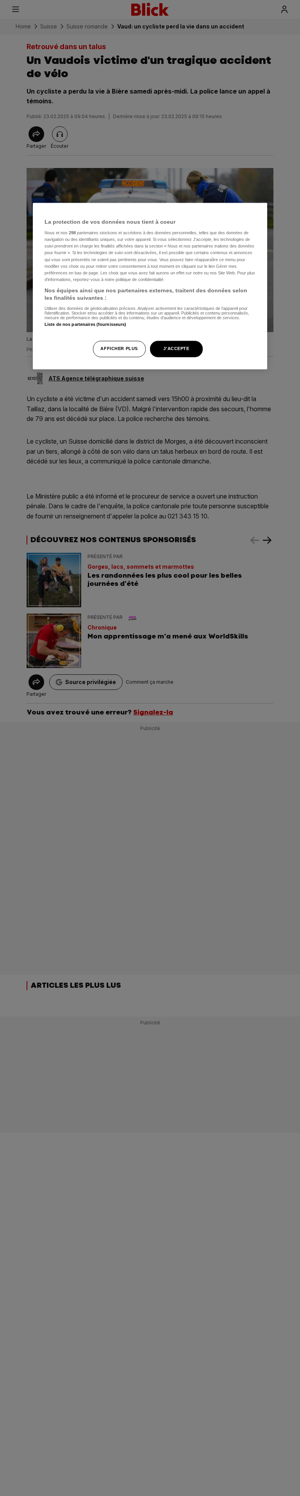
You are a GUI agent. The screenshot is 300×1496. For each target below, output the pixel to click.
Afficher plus (119, 349)
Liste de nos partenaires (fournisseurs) (85, 324)
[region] (150, 286)
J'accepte (176, 349)
